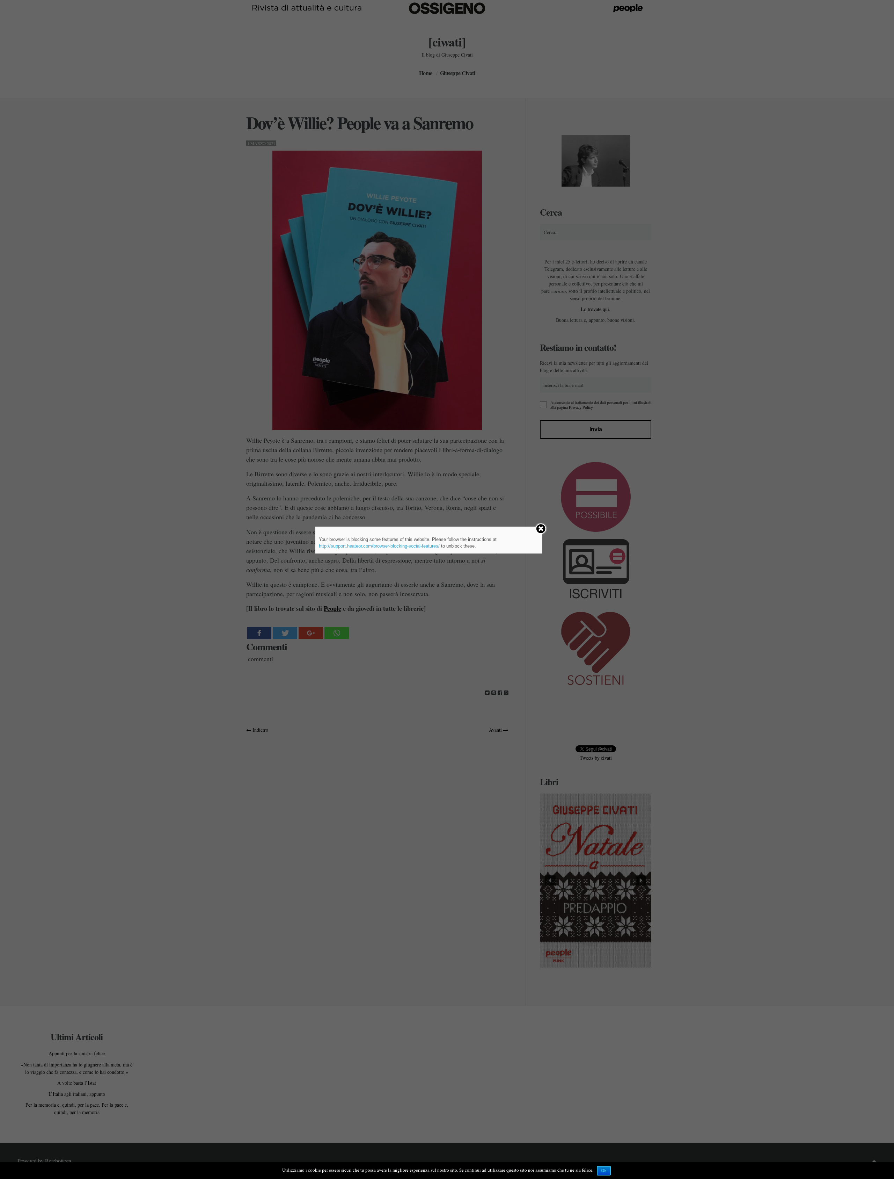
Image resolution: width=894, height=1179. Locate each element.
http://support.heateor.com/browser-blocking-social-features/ (379, 546)
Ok (604, 1170)
